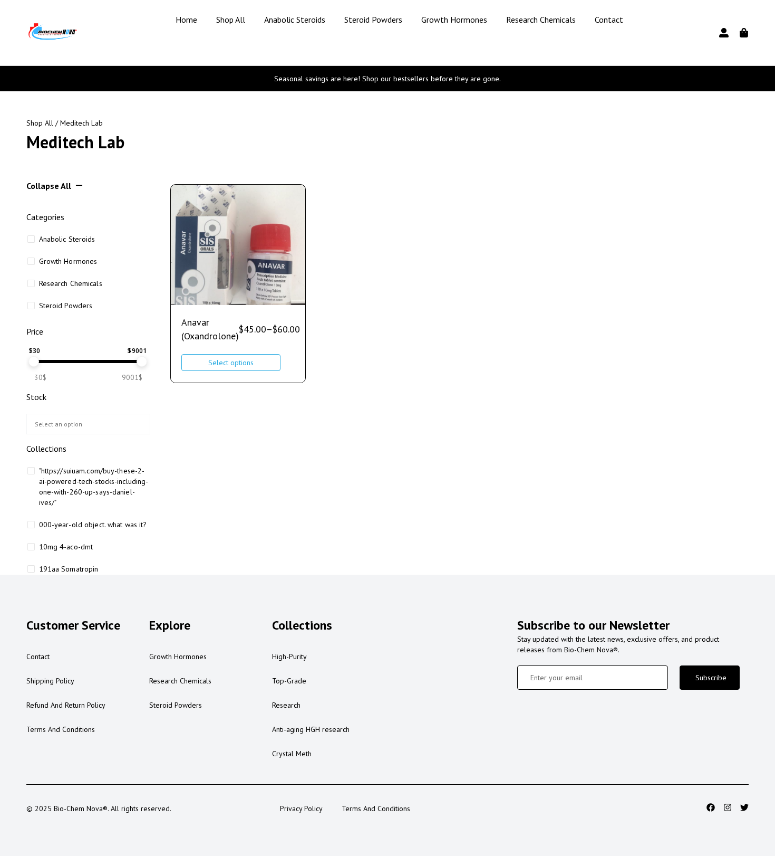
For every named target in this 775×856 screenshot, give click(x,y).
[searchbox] (86, 423)
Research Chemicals (541, 19)
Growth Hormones (454, 19)
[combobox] (88, 424)
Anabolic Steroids (294, 19)
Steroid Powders (373, 19)
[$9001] (142, 361)
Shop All (230, 19)
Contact (609, 19)
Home (186, 19)
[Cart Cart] (744, 32)
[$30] (33, 361)
